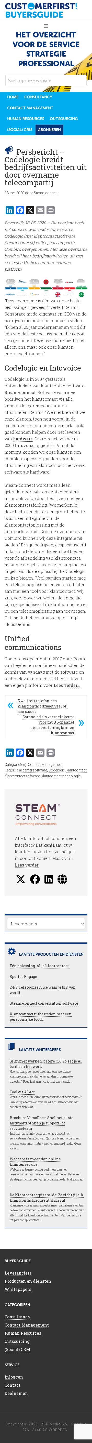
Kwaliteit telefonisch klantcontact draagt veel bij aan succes (42, 706)
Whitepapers (18, 1289)
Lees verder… (67, 685)
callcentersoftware (32, 770)
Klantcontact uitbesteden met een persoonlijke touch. (41, 1017)
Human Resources (23, 1333)
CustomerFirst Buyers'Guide (46, 10)
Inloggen (14, 1377)
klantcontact (76, 770)
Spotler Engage (23, 976)
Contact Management (45, 765)
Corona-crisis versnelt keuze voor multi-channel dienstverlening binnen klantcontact (48, 724)
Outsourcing (17, 1341)
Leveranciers (18, 1273)
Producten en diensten (28, 1281)
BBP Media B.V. (54, 1424)
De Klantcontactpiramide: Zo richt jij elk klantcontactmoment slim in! (47, 1197)
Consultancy (17, 1316)
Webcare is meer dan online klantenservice (35, 1162)
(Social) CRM (17, 1349)
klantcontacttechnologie (60, 776)
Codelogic (57, 770)
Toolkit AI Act (22, 1092)
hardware (23, 438)
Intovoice (25, 445)
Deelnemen (16, 1393)
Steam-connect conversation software (44, 1003)
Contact (12, 1385)
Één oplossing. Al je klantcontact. (40, 965)
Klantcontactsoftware (22, 776)
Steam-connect (20, 392)
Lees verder (27, 865)
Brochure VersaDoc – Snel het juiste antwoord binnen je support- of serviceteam (41, 1123)
